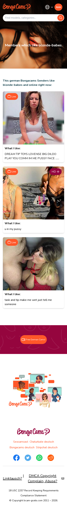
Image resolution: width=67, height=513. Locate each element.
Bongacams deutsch (21, 447)
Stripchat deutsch (47, 447)
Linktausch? (12, 478)
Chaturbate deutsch (42, 442)
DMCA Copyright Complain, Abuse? (42, 478)
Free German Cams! (35, 339)
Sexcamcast (20, 442)
